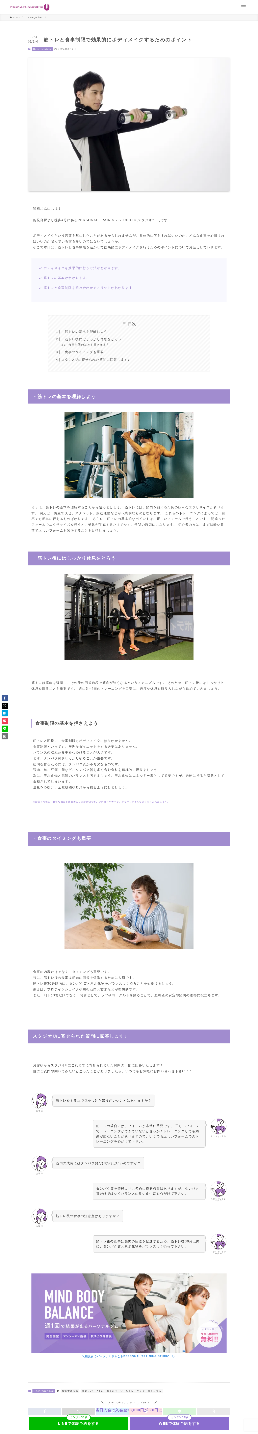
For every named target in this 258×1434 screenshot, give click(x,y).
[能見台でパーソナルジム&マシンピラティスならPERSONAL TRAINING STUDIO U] (30, 7)
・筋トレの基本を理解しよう (84, 331)
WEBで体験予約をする (179, 1424)
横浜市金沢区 (70, 1391)
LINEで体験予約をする (78, 1424)
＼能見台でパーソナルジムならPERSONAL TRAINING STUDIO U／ (129, 1356)
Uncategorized (42, 49)
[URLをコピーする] (5, 736)
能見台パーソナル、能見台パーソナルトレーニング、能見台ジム (121, 1391)
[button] (5, 698)
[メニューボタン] (243, 7)
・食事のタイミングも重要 (82, 352)
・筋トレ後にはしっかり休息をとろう (91, 339)
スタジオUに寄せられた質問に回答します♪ (95, 359)
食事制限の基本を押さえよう (89, 344)
